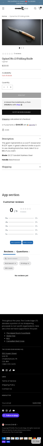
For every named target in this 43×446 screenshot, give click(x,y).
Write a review (27, 242)
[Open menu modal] (3, 8)
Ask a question (16, 242)
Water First (10, 336)
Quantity (5, 82)
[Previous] (3, 2)
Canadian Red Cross (15, 341)
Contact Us (7, 389)
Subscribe (37, 403)
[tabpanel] (21, 278)
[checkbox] (8, 268)
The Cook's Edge (21, 428)
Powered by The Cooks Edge (12, 432)
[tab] (23, 252)
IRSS (8, 338)
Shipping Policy (8, 385)
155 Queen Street (9, 353)
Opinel (4, 61)
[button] (21, 125)
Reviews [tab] (9, 251)
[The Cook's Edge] (21, 8)
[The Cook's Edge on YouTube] (14, 370)
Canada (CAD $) (10, 425)
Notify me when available (21, 112)
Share (7, 130)
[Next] (39, 2)
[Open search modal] (35, 8)
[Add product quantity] (11, 87)
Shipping (5, 119)
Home (4, 16)
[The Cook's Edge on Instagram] (7, 370)
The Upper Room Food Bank (18, 333)
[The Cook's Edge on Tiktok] (10, 370)
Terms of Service (9, 381)
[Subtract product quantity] (4, 87)
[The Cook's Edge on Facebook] (3, 370)
